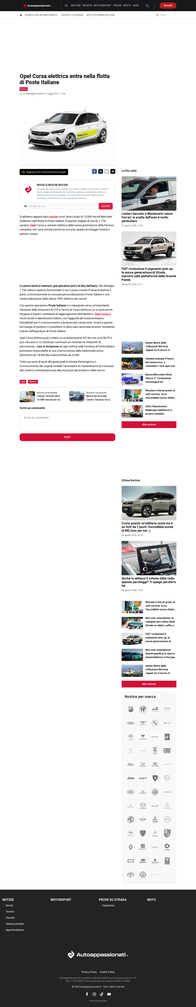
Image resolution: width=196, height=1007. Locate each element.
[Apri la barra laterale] (66, 5)
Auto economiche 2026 (101, 15)
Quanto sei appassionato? (41, 15)
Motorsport (102, 5)
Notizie (76, 5)
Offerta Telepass (72, 15)
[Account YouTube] (109, 994)
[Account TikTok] (102, 994)
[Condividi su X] (100, 171)
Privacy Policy (89, 972)
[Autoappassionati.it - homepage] (37, 5)
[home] (21, 15)
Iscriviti (106, 206)
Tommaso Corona (34, 93)
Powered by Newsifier (98, 1001)
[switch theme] (147, 5)
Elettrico (33, 382)
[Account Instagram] (94, 994)
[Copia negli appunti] (112, 171)
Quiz (136, 5)
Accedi (168, 5)
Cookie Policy (107, 972)
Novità (87, 5)
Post (67, 437)
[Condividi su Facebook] (94, 171)
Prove (117, 5)
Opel (33, 225)
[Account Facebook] (87, 994)
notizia (53, 216)
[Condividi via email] (106, 171)
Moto (127, 5)
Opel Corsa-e (102, 314)
